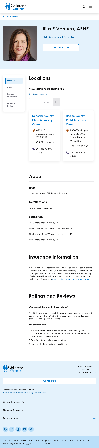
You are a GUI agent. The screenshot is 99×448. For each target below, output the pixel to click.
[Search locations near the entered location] (56, 102)
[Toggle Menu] (91, 6)
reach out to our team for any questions (70, 279)
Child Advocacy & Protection (59, 37)
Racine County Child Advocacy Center (76, 120)
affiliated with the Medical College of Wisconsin (24, 392)
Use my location (40, 93)
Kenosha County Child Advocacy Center (43, 120)
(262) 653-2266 (61, 48)
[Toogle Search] (84, 6)
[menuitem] (14, 81)
